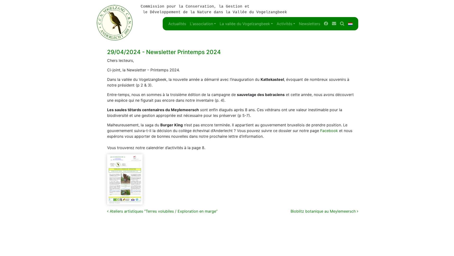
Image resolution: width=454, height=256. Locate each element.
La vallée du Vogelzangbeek (245, 23)
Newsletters (309, 23)
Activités (284, 23)
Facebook (329, 130)
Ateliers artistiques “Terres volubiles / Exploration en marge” (163, 211)
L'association (201, 23)
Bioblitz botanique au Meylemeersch (324, 211)
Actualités (177, 23)
